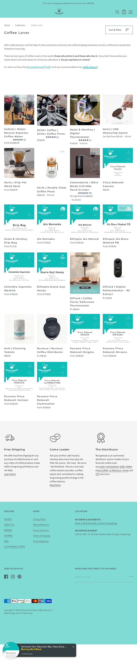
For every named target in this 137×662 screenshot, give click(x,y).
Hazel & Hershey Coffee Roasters (36, 610)
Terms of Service (41, 530)
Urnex (125, 470)
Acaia (102, 466)
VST (97, 474)
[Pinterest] (19, 576)
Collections (20, 25)
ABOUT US (9, 524)
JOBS (6, 541)
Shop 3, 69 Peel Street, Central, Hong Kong (96, 523)
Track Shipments (41, 541)
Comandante (112, 466)
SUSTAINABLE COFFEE (14, 546)
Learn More (10, 474)
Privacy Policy (39, 519)
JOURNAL (8, 535)
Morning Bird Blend (31, 649)
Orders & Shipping (41, 535)
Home (7, 25)
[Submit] (131, 577)
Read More (55, 485)
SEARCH (8, 519)
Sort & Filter (115, 29)
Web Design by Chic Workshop (18, 613)
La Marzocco (115, 470)
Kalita (122, 466)
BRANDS (8, 530)
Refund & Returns (41, 524)
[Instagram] (12, 576)
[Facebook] (6, 576)
